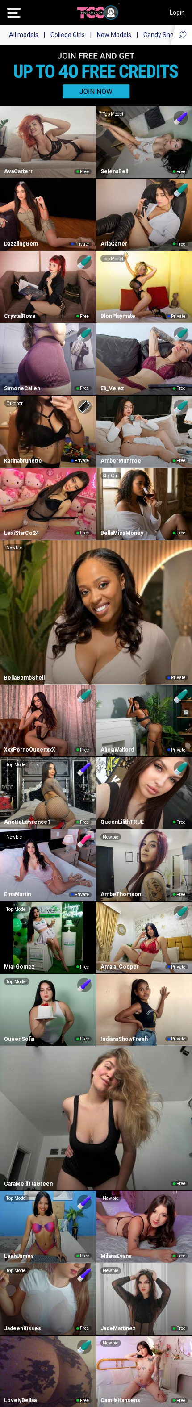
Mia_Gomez (19, 967)
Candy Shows (162, 34)
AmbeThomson (120, 894)
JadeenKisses (22, 1328)
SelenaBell (114, 171)
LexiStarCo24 (21, 533)
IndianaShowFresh (124, 1039)
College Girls (67, 34)
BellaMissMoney (121, 533)
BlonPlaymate (117, 316)
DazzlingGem (21, 244)
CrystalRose (20, 316)
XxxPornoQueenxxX (29, 750)
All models (23, 34)
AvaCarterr (18, 171)
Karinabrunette (23, 461)
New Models (114, 34)
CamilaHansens (120, 1400)
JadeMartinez (118, 1328)
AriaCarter (113, 244)
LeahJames (19, 1256)
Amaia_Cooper (119, 967)
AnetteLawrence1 (27, 822)
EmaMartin (17, 894)
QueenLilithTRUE (122, 822)
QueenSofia (19, 1039)
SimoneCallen (22, 388)
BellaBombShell (24, 678)
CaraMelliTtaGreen (28, 1184)
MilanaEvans (116, 1256)
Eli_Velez (112, 388)
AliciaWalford (117, 750)
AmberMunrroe (120, 461)
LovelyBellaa (20, 1400)
